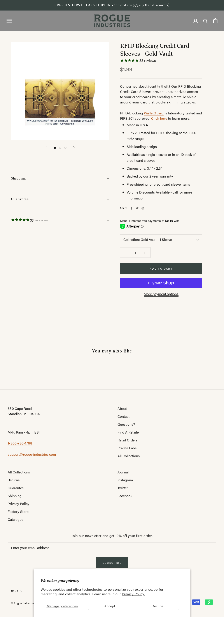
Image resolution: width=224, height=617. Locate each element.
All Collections (128, 455)
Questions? (126, 424)
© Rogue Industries (23, 603)
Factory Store (18, 511)
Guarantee (20, 199)
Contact (123, 416)
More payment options (161, 293)
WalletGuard (154, 113)
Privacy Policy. (133, 593)
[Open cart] (215, 20)
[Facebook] (131, 208)
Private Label (127, 447)
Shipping (18, 178)
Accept (109, 605)
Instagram (125, 479)
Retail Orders (127, 440)
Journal (123, 472)
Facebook (124, 495)
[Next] (74, 147)
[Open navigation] (9, 21)
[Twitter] (137, 208)
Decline (157, 605)
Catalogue (15, 519)
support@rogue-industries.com (32, 454)
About (122, 408)
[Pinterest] (143, 208)
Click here (159, 118)
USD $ (15, 590)
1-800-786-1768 (20, 443)
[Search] (205, 20)
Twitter (122, 487)
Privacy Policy (18, 503)
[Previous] (46, 147)
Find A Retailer (128, 432)
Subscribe (112, 563)
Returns (14, 479)
